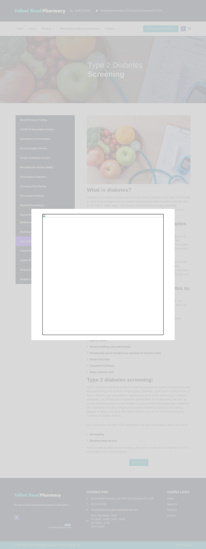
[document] (103, 274)
